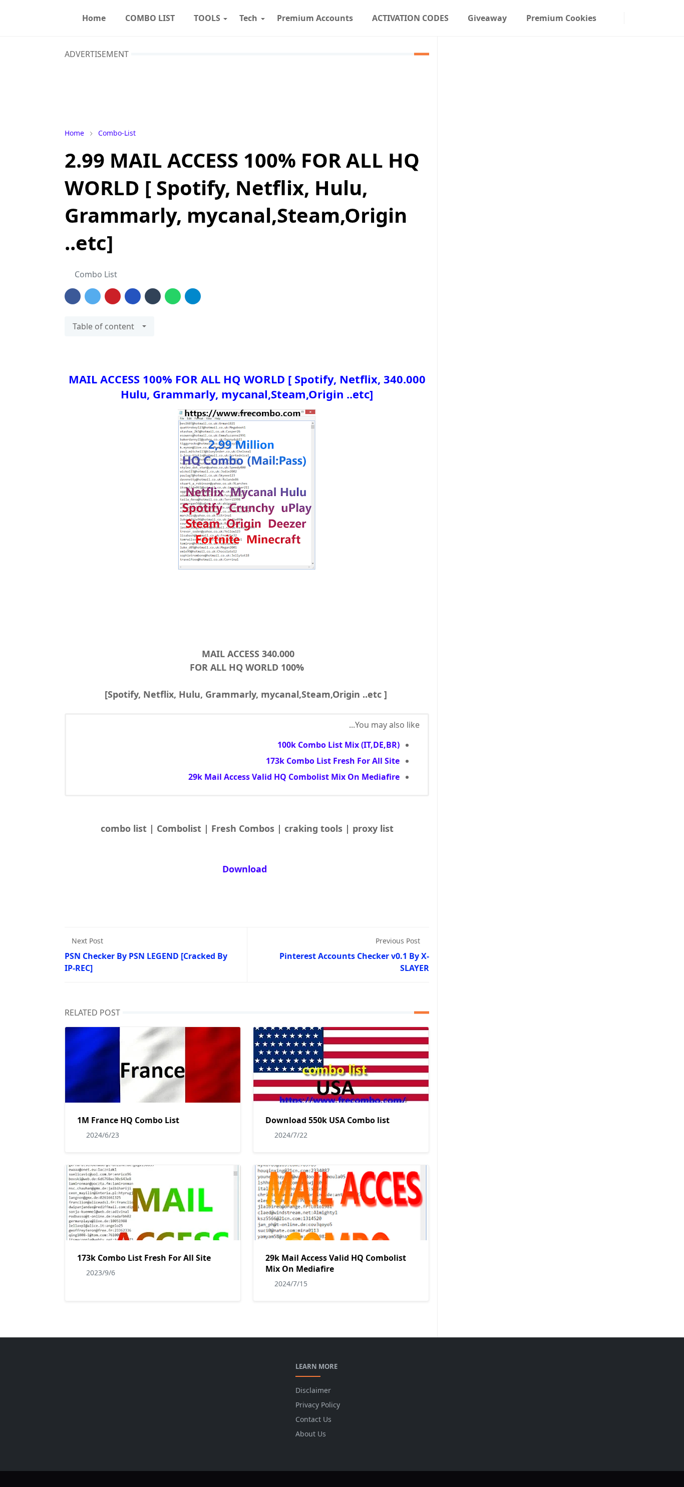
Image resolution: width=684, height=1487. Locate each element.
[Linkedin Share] (133, 296)
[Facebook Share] (73, 296)
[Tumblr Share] (153, 296)
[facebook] (610, 18)
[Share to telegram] (193, 296)
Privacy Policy (317, 1404)
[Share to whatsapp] (173, 296)
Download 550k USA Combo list (327, 1120)
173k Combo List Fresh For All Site (333, 760)
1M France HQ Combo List (128, 1120)
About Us (310, 1433)
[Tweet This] (93, 296)
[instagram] (618, 18)
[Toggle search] (638, 18)
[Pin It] (113, 296)
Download (244, 869)
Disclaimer (313, 1390)
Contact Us (313, 1419)
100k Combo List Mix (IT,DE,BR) (338, 744)
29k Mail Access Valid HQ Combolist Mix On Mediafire (294, 776)
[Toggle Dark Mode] (630, 18)
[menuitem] (94, 18)
